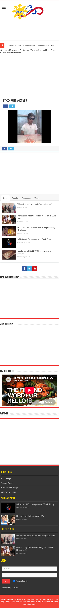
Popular (15, 198)
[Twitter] (29, 268)
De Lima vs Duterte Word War (30, 516)
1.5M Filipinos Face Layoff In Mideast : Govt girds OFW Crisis (30, 45)
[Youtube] (34, 268)
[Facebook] (24, 268)
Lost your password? (10, 588)
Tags (37, 198)
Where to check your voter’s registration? (34, 204)
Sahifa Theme (7, 599)
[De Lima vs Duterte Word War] (8, 520)
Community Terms (8, 492)
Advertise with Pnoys (9, 487)
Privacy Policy (7, 483)
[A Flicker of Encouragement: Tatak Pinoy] (8, 508)
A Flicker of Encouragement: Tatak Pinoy (34, 239)
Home (4, 50)
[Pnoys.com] (29, 11)
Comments (26, 198)
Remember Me (21, 581)
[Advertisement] (29, 30)
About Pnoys (6, 478)
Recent (5, 198)
